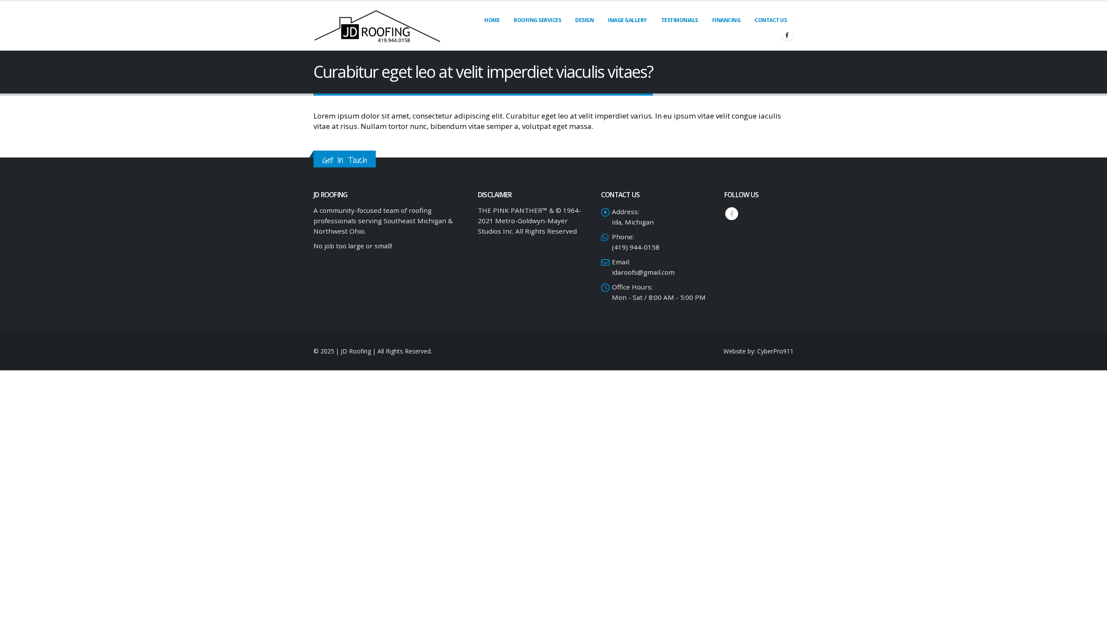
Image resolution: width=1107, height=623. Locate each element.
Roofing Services (537, 20)
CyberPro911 (775, 351)
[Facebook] (787, 35)
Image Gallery (627, 20)
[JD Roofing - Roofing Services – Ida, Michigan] (378, 26)
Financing (726, 20)
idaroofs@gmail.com (643, 272)
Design (584, 20)
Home (491, 20)
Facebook (731, 213)
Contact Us (771, 20)
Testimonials (679, 20)
